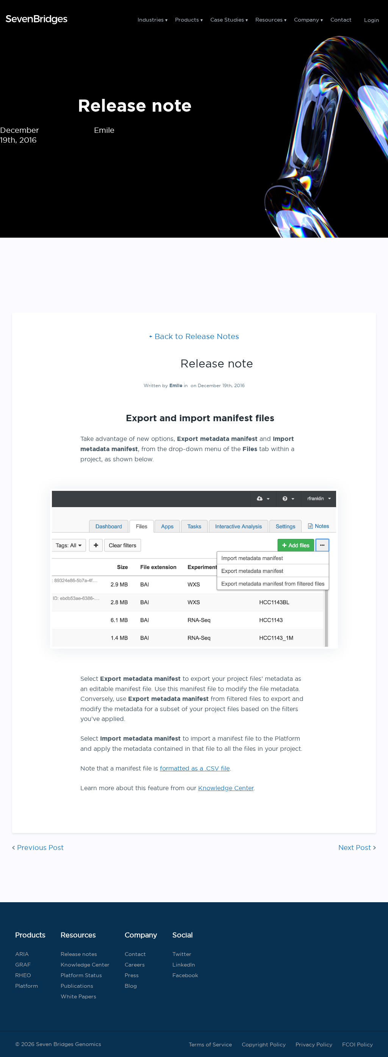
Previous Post (40, 847)
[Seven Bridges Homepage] (36, 19)
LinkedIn (183, 964)
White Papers (78, 996)
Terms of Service (210, 1044)
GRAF (23, 964)
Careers (135, 964)
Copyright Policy (264, 1044)
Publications (77, 985)
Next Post (354, 847)
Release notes (79, 954)
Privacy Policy (314, 1044)
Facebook (185, 975)
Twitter (181, 954)
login (371, 19)
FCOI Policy (357, 1044)
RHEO (23, 975)
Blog (131, 985)
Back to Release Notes (197, 336)
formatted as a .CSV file (195, 768)
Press (132, 975)
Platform (26, 985)
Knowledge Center (225, 788)
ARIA (22, 954)
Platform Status (81, 975)
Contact (341, 19)
